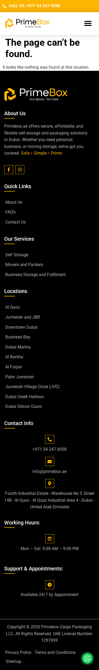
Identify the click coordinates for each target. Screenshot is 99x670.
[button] (88, 23)
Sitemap (13, 661)
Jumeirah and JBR (22, 317)
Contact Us (15, 222)
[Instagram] (19, 169)
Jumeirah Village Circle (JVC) (32, 386)
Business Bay (17, 336)
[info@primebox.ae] (49, 461)
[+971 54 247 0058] (49, 439)
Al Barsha (14, 356)
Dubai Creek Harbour (24, 396)
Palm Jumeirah (19, 376)
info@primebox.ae (49, 471)
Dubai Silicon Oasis (23, 406)
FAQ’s (10, 212)
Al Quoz (12, 307)
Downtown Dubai (21, 327)
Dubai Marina (18, 347)
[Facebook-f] (8, 169)
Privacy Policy (18, 652)
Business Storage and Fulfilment (35, 274)
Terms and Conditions (55, 652)
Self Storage (16, 254)
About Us (13, 202)
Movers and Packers (24, 264)
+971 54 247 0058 (49, 449)
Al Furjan (13, 366)
